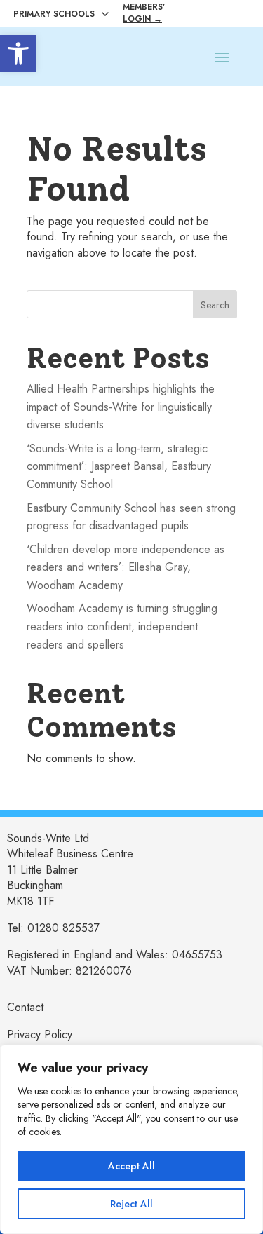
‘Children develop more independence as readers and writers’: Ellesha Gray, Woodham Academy (125, 567)
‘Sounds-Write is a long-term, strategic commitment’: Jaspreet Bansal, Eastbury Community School (119, 466)
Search (215, 305)
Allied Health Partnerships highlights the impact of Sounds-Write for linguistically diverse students (121, 407)
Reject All (131, 1204)
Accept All (131, 1166)
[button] (18, 53)
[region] (131, 1139)
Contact (25, 1007)
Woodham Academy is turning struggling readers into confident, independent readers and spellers (122, 626)
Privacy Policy (39, 1034)
